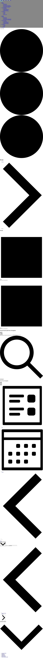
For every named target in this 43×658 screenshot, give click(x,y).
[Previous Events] (22, 538)
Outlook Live (3, 655)
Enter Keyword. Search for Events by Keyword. (6, 335)
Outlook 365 (3, 654)
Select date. (7, 545)
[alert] (21, 256)
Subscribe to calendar (3, 621)
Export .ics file (4, 656)
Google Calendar (4, 653)
